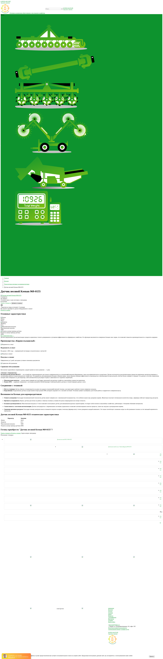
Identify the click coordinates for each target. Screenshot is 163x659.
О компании (4, 143)
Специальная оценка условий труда (118, 629)
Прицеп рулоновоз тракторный (69, 260)
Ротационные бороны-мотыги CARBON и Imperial (74, 18)
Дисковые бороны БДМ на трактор (48, 53)
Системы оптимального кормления (52, 19)
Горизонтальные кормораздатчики (57, 246)
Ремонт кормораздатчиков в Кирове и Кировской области (117, 136)
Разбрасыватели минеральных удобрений (27, 264)
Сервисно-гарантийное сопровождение (117, 142)
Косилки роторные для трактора (50, 21)
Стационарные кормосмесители (40, 248)
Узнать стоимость (6, 303)
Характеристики (12, 373)
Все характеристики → (7, 335)
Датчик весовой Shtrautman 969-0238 (160, 454)
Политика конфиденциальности (117, 628)
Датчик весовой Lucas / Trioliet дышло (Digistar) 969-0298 (160, 469)
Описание (3, 373)
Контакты (152, 145)
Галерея (8, 146)
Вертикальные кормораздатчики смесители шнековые (30, 246)
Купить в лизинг (5, 310)
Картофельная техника (35, 19)
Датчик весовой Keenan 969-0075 (160, 498)
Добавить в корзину (17, 303)
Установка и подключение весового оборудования (116, 139)
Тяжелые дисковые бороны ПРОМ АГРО (70, 53)
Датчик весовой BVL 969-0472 (64, 439)
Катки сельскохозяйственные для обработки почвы (30, 235)
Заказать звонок (5, 3)
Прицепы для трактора (75, 22)
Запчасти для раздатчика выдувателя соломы (102, 127)
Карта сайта (111, 622)
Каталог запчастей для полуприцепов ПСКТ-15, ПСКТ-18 (74, 273)
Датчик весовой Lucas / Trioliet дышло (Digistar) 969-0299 (160, 462)
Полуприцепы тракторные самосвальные (27, 260)
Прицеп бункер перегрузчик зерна (49, 260)
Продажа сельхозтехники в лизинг (117, 145)
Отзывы (3, 146)
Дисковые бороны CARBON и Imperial (26, 53)
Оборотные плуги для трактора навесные (27, 255)
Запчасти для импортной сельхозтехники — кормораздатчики (33, 272)
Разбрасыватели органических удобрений (42, 24)
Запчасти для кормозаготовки (59, 272)
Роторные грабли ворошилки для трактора (56, 155)
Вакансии (158, 145)
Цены (110, 614)
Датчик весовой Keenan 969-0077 (160, 491)
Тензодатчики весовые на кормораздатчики (75, 19)
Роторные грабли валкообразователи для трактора (29, 155)
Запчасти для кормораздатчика (78, 272)
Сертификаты (5, 145)
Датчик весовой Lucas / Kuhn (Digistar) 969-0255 (120, 446)
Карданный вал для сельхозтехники (49, 18)
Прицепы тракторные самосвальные (30, 261)
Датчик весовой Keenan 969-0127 (160, 483)
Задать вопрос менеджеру (28, 433)
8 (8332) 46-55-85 (6, 1)
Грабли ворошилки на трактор (24, 154)
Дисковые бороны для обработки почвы (26, 18)
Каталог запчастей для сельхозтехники (65, 24)
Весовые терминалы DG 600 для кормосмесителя (52, 228)
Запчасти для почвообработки (23, 275)
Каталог (110, 610)
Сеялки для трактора (41, 22)
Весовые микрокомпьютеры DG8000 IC (26, 228)
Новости (11, 145)
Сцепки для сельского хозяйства (48, 255)
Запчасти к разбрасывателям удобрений (45, 273)
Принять (152, 656)
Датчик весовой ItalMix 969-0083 (160, 505)
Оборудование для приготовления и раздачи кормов (30, 244)
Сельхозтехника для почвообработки (57, 22)
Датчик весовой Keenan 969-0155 (160, 476)
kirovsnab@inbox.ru (114, 625)
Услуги (110, 611)
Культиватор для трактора (67, 21)
